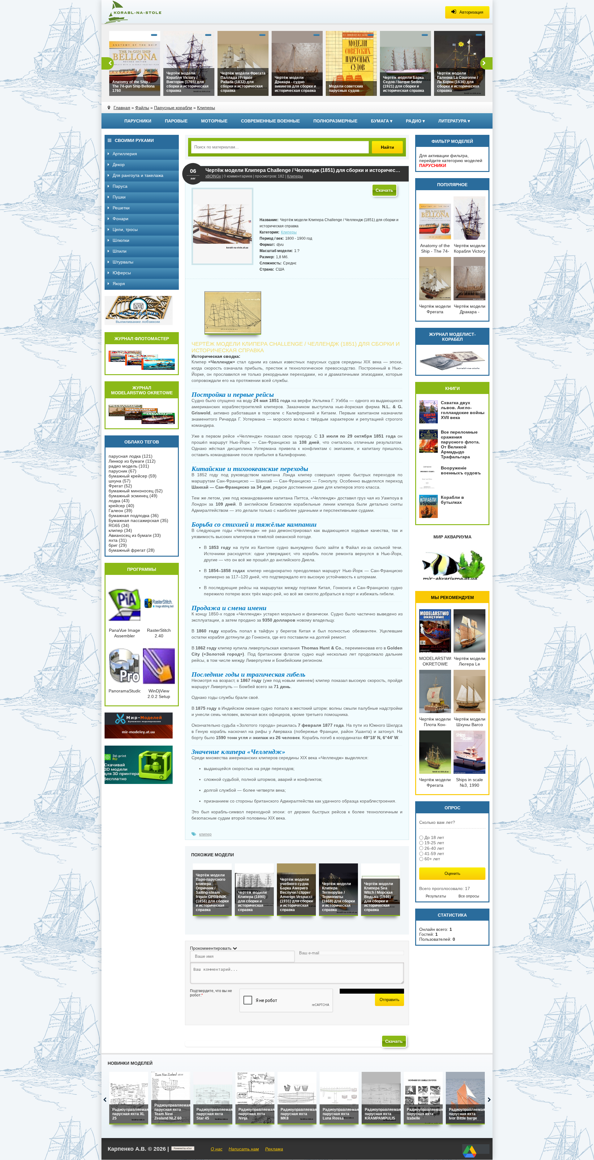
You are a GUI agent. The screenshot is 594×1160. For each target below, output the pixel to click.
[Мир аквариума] (452, 579)
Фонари (119, 218)
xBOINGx (213, 176)
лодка (114, 500)
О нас (216, 1148)
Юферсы (121, 272)
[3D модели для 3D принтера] (139, 782)
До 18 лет (434, 837)
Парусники (137, 120)
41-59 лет (434, 853)
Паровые (176, 120)
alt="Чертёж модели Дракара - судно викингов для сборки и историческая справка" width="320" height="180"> (295, 85)
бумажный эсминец (128, 495)
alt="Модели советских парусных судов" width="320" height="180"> (349, 90)
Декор (118, 164)
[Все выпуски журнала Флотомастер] (142, 368)
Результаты (436, 896)
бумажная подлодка (129, 515)
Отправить (389, 999)
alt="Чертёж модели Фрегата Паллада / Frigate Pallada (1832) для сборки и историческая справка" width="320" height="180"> (241, 83)
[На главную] (147, 12)
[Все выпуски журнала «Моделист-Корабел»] (452, 369)
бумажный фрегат (127, 550)
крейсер (117, 505)
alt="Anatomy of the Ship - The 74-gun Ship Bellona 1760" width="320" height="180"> (134, 88)
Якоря (118, 283)
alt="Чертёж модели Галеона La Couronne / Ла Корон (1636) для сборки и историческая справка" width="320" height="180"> (457, 83)
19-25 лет (434, 843)
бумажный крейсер (128, 475)
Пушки (118, 197)
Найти (387, 147)
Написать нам (244, 1148)
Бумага (381, 120)
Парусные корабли (173, 107)
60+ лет (432, 858)
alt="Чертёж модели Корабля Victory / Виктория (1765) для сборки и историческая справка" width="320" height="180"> (186, 83)
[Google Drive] (469, 1157)
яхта (113, 540)
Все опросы (468, 896)
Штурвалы (122, 261)
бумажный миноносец (131, 490)
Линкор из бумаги (126, 461)
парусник (118, 471)
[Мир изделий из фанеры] (139, 323)
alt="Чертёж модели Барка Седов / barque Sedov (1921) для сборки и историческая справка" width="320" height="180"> (405, 85)
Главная (122, 107)
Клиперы (206, 107)
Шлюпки (120, 240)
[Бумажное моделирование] (139, 736)
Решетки (120, 207)
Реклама (274, 1148)
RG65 (114, 525)
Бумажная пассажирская (134, 520)
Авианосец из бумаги (130, 535)
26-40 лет (434, 848)
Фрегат (116, 485)
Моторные (214, 120)
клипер (205, 834)
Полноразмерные (335, 120)
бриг (113, 545)
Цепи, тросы (124, 229)
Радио (415, 120)
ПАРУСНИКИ (432, 165)
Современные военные (270, 120)
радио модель (123, 466)
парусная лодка (125, 456)
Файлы (142, 107)
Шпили (119, 251)
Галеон (116, 510)
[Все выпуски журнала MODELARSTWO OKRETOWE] (142, 422)
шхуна (115, 480)
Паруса (119, 186)
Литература (454, 120)
